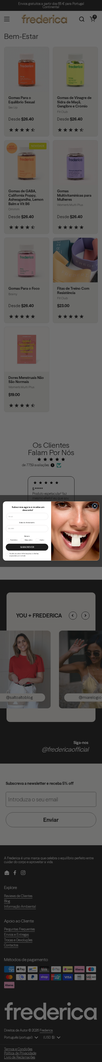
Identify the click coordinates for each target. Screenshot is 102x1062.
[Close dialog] (94, 506)
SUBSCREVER (27, 547)
